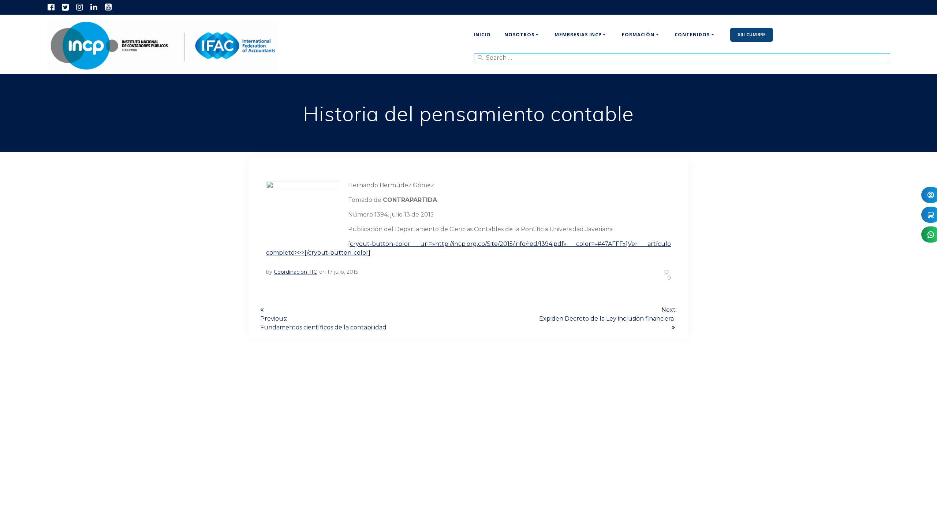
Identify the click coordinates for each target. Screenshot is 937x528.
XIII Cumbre (752, 35)
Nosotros (519, 35)
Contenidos (692, 35)
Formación (638, 35)
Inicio (482, 35)
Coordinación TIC (295, 272)
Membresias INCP (578, 35)
